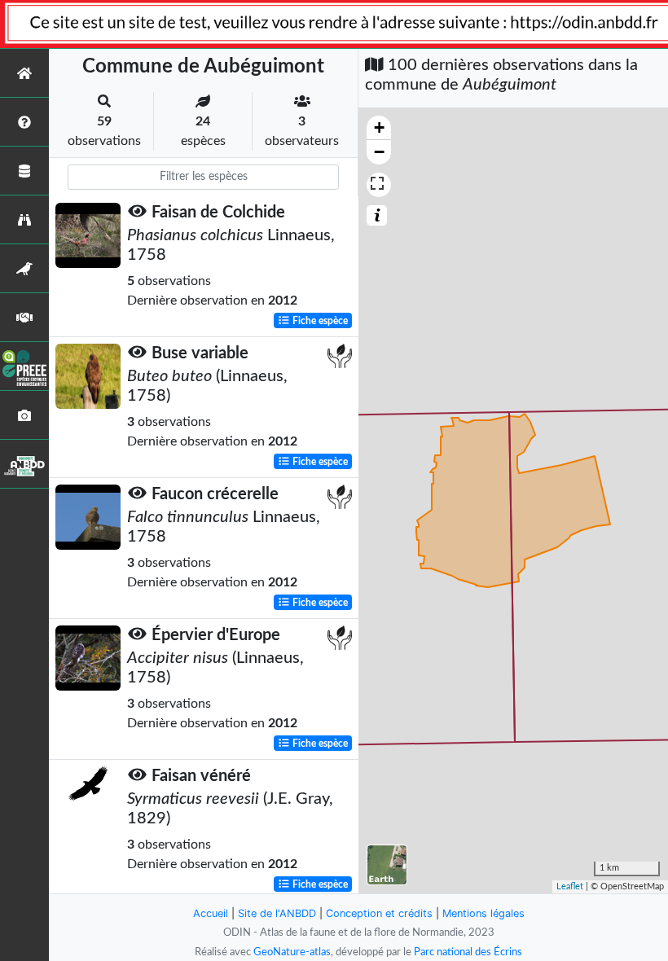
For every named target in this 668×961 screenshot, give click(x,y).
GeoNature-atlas (292, 952)
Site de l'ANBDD (277, 913)
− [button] (379, 152)
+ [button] (379, 127)
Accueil (210, 913)
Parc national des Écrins (468, 952)
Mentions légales (483, 913)
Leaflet (569, 886)
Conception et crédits (379, 913)
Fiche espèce (319, 321)
